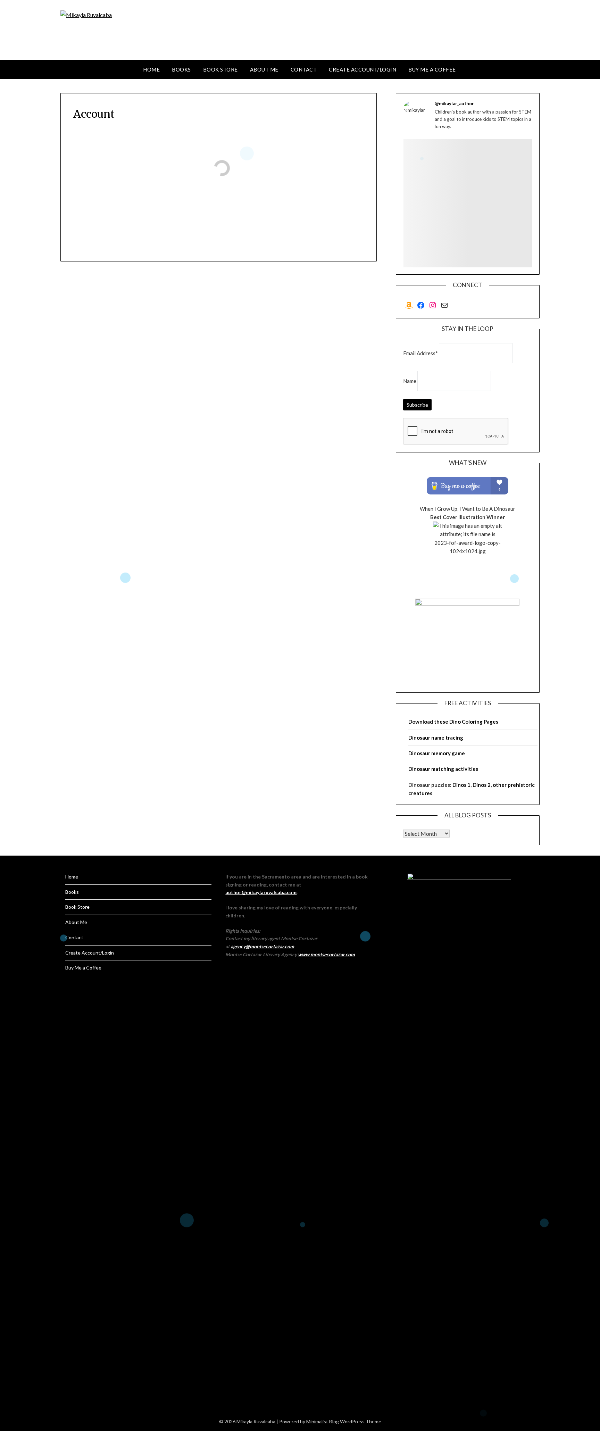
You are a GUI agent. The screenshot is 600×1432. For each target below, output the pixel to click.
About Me (264, 69)
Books (181, 69)
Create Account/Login (362, 69)
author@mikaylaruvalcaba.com (261, 892)
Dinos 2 (482, 785)
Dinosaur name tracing (435, 737)
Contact (304, 69)
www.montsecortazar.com (326, 954)
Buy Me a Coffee (432, 69)
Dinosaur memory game (436, 753)
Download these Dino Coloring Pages (453, 721)
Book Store (220, 69)
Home (151, 69)
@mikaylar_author (454, 103)
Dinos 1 (461, 785)
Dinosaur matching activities (443, 769)
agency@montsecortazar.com (262, 946)
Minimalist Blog (322, 1421)
